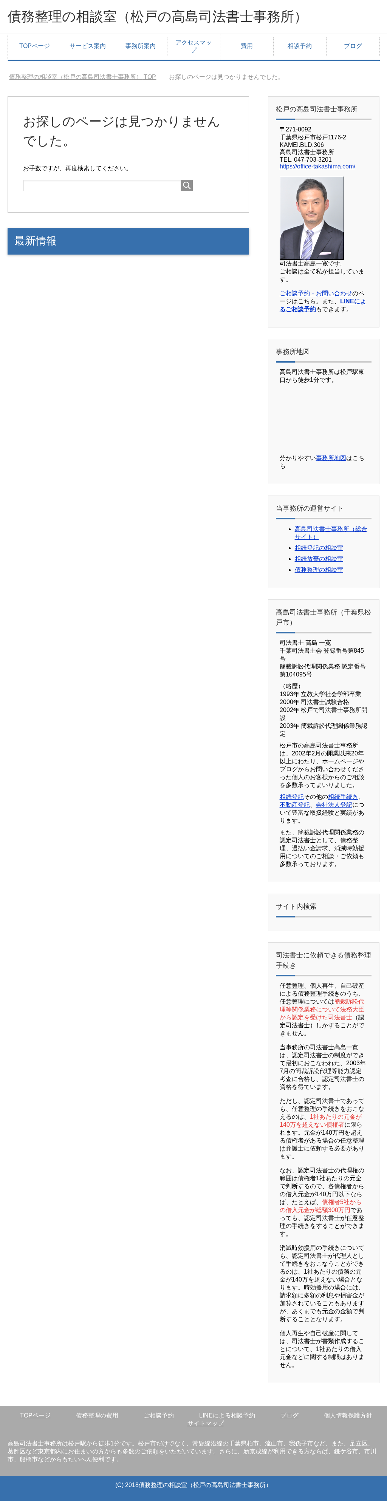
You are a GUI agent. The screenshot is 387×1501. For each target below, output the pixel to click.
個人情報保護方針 (348, 1415)
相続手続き (343, 797)
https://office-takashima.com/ (317, 166)
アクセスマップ (193, 46)
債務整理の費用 (97, 1415)
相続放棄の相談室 (319, 559)
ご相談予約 (159, 1415)
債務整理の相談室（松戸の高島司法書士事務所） (158, 16)
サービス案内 (88, 46)
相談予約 (300, 46)
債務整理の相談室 (319, 570)
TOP (82, 77)
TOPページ (34, 46)
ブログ (353, 46)
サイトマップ (205, 1423)
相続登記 (292, 797)
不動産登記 (295, 804)
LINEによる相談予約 (227, 1415)
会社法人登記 (334, 804)
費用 (247, 46)
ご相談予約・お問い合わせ (316, 293)
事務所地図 (331, 458)
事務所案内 (140, 46)
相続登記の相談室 (319, 548)
